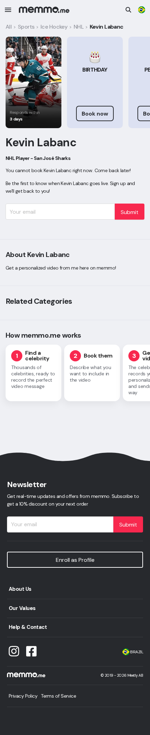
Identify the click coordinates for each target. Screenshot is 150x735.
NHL (78, 26)
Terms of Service (58, 696)
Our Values (22, 608)
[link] (141, 9)
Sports (26, 26)
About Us (20, 589)
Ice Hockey (53, 26)
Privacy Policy (23, 696)
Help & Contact (28, 627)
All (9, 26)
